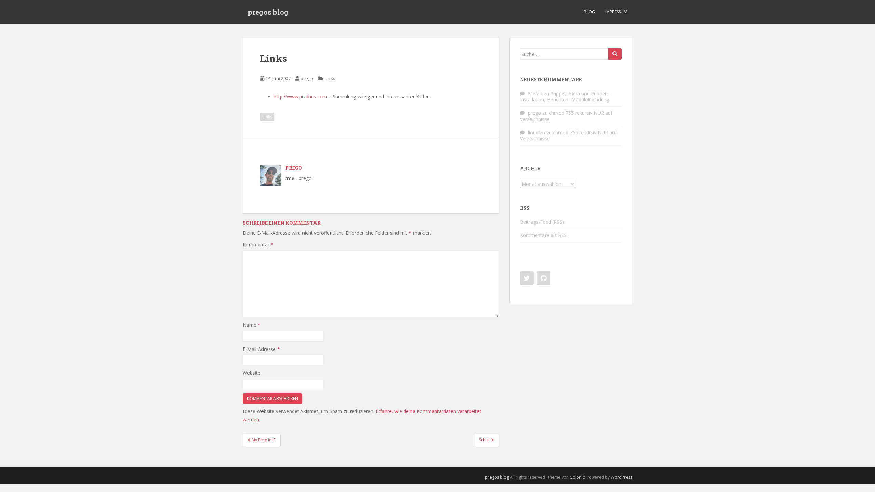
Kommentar (258, 244)
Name (251, 325)
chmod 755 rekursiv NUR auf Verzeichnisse (566, 116)
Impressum (616, 12)
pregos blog (268, 12)
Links (330, 78)
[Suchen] (615, 54)
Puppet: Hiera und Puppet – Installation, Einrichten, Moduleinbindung (565, 96)
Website (251, 373)
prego (307, 78)
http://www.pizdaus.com (300, 96)
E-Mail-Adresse (261, 349)
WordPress (621, 477)
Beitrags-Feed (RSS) (542, 222)
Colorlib (577, 477)
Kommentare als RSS (543, 235)
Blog (589, 12)
